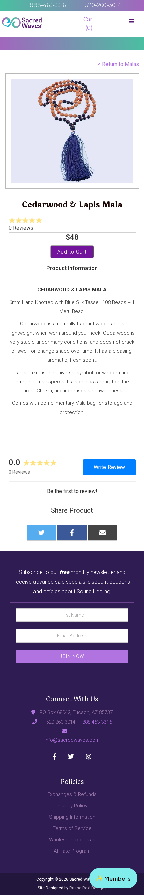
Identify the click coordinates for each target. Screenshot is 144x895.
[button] (131, 24)
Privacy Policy (72, 806)
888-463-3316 (97, 722)
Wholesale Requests (72, 839)
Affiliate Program (72, 851)
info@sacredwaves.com (72, 740)
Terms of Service (72, 828)
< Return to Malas (118, 64)
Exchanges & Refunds (72, 794)
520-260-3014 (60, 722)
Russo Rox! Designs (87, 888)
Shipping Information (72, 817)
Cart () (89, 23)
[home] (22, 23)
